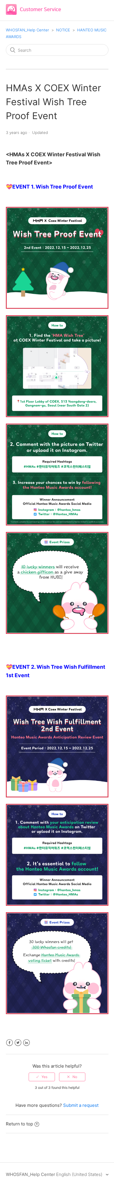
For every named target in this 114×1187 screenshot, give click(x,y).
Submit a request (81, 1105)
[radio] (42, 1077)
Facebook (9, 1042)
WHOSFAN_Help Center (27, 30)
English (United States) (79, 1174)
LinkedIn (26, 1042)
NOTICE (63, 30)
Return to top (19, 1124)
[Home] (33, 13)
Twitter (18, 1042)
